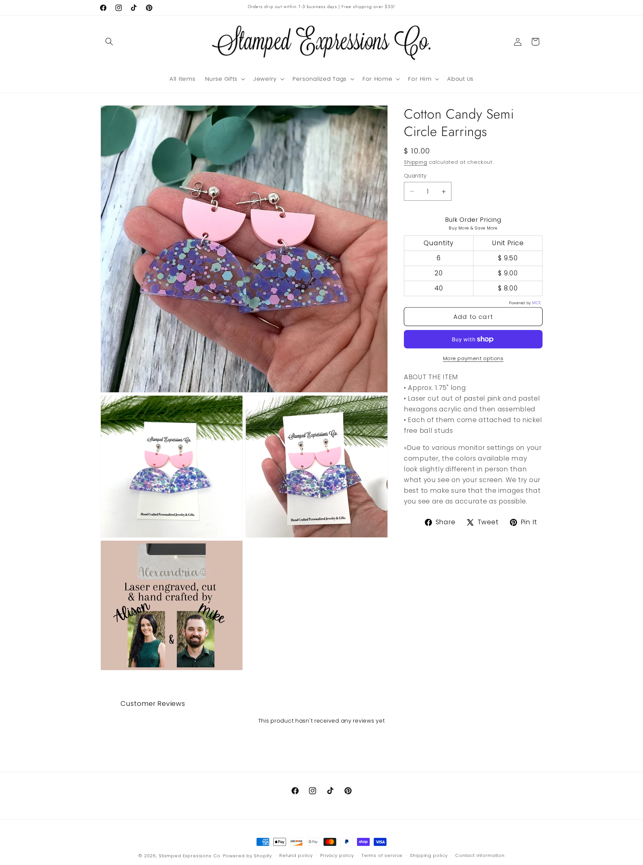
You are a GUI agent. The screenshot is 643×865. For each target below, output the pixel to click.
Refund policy (296, 855)
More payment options (473, 358)
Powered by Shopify (247, 856)
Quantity (415, 175)
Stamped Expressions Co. (190, 856)
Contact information (480, 855)
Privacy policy (337, 855)
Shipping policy (429, 855)
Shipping (415, 162)
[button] (109, 42)
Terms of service (382, 855)
